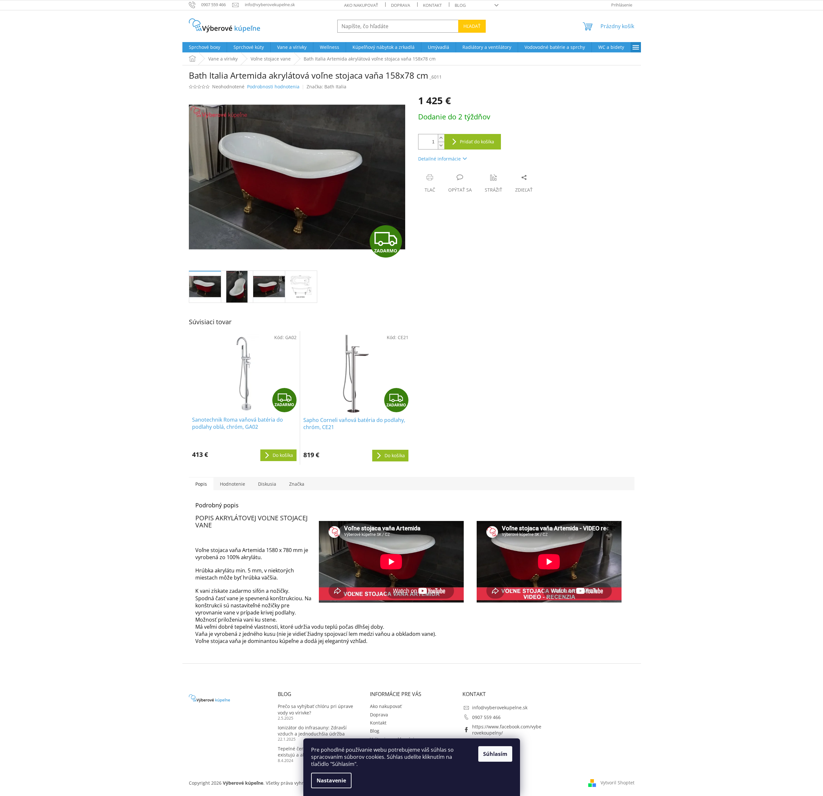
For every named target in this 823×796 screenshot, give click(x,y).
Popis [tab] (201, 484)
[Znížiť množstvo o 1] (441, 145)
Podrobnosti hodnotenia (273, 86)
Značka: (326, 86)
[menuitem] (204, 47)
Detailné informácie (439, 159)
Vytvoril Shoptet (617, 782)
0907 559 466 (486, 717)
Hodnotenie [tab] (232, 484)
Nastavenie (331, 780)
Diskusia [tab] (267, 484)
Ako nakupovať (361, 5)
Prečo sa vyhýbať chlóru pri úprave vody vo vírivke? (315, 709)
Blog (460, 5)
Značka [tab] (296, 484)
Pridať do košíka (477, 141)
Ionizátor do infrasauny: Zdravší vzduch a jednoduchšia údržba (312, 730)
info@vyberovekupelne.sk (499, 707)
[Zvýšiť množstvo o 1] (441, 138)
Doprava (400, 5)
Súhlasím (495, 753)
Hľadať (472, 26)
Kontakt (432, 5)
